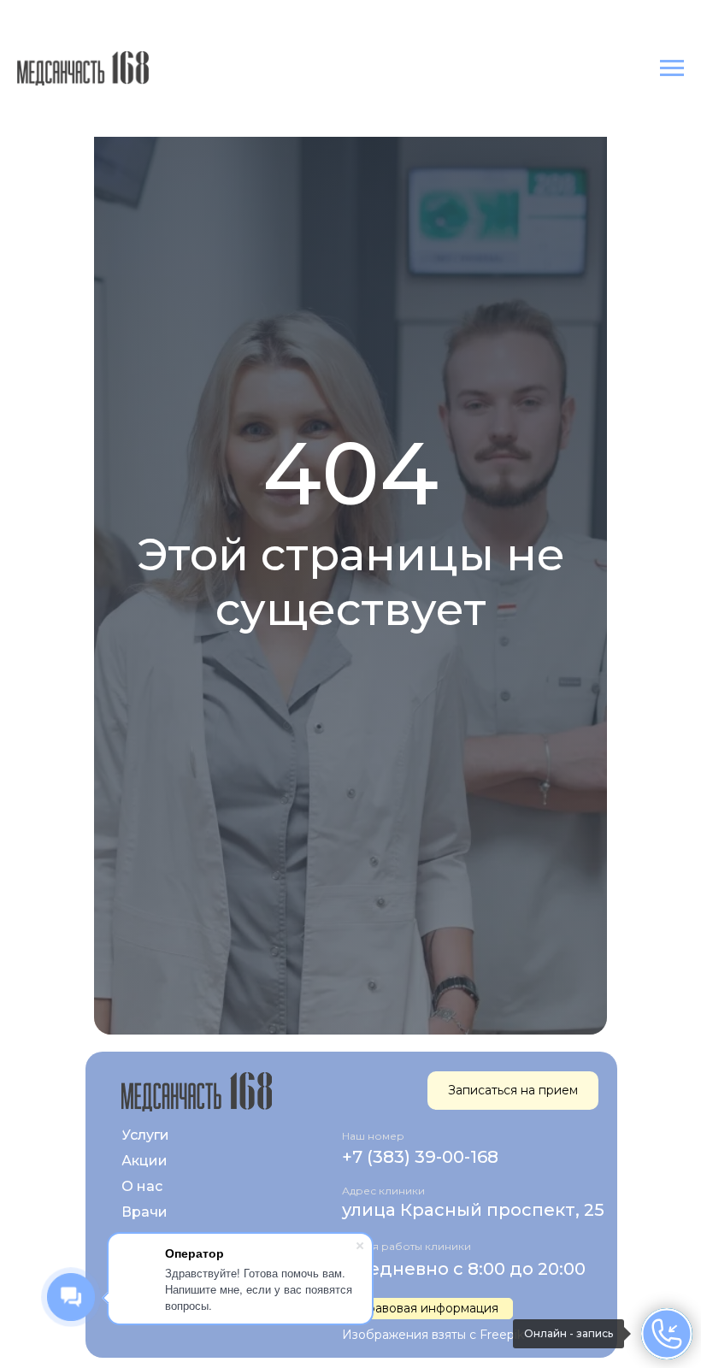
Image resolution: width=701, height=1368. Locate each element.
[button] (427, 1308)
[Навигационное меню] (672, 68)
